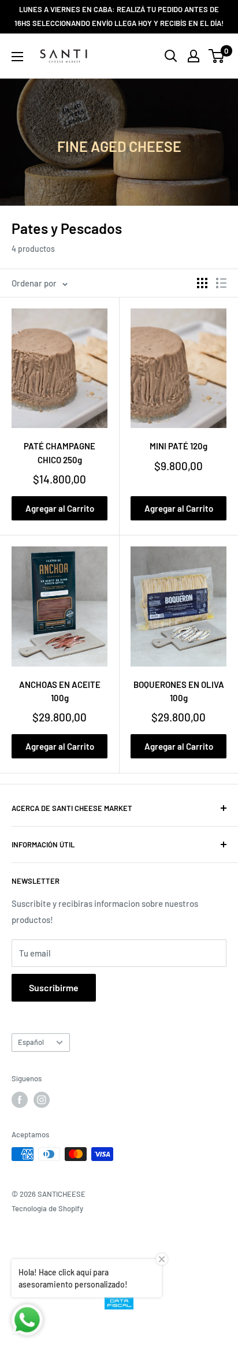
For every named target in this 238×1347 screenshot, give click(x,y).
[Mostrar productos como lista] (221, 283)
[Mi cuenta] (193, 56)
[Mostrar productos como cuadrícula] (202, 283)
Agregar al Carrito (59, 508)
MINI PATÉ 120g (178, 446)
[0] (217, 56)
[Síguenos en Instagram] (42, 1100)
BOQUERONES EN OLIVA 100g (178, 691)
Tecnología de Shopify (47, 1208)
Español (31, 1042)
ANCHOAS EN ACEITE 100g (60, 691)
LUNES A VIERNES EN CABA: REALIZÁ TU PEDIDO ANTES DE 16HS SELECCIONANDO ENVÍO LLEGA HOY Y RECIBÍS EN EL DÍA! (119, 16)
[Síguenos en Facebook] (20, 1100)
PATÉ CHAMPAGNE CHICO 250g (59, 452)
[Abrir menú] (17, 56)
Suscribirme (54, 987)
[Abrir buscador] (171, 56)
